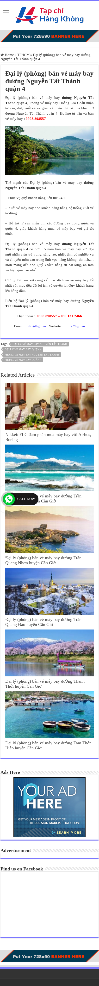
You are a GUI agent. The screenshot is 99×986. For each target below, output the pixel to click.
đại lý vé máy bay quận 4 (23, 349)
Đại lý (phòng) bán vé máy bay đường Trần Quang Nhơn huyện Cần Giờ (43, 560)
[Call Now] (9, 499)
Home (9, 55)
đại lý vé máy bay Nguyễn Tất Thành (39, 344)
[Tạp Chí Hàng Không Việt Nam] (49, 14)
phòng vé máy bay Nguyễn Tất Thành (32, 354)
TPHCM (23, 55)
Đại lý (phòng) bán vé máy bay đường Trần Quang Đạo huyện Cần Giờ (43, 622)
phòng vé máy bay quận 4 (23, 359)
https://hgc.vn (75, 326)
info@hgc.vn (36, 326)
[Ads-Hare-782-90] (49, 36)
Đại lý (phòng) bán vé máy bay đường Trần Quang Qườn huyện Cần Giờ (43, 498)
